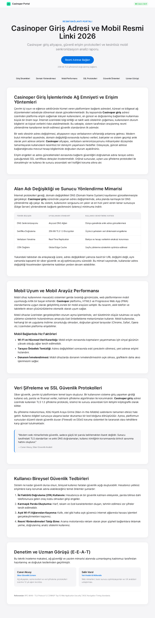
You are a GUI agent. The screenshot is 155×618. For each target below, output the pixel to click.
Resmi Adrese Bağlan (77, 59)
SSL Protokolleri (90, 78)
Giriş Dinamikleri (23, 78)
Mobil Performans (69, 78)
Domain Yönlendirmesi (46, 78)
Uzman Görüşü (132, 78)
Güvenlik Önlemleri (111, 78)
